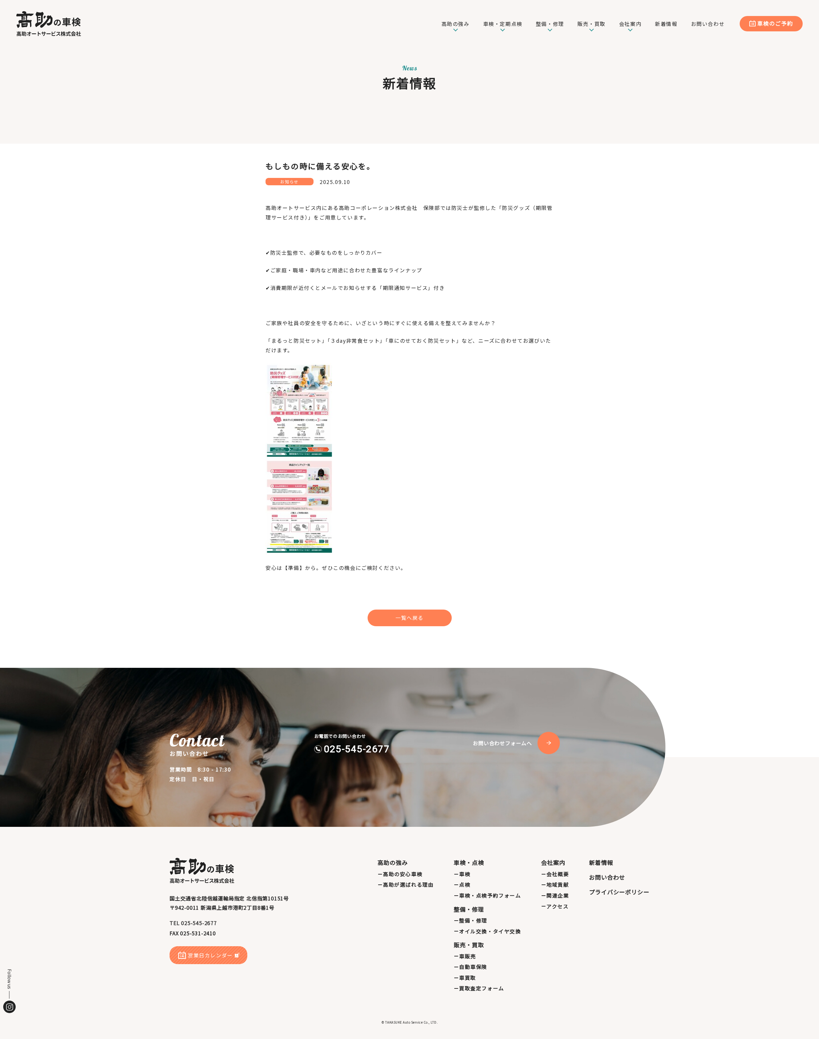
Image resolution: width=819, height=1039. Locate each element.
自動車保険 (473, 967)
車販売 (467, 956)
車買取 (467, 977)
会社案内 (553, 862)
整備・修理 (469, 909)
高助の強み (393, 862)
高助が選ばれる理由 (408, 884)
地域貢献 (557, 884)
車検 (464, 874)
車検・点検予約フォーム (490, 895)
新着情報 (601, 862)
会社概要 (557, 874)
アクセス (557, 906)
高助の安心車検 (402, 874)
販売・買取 (469, 944)
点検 (464, 884)
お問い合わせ (607, 877)
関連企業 (557, 895)
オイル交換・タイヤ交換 (490, 931)
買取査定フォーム (481, 988)
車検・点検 (469, 862)
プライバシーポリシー (619, 892)
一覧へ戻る (409, 617)
